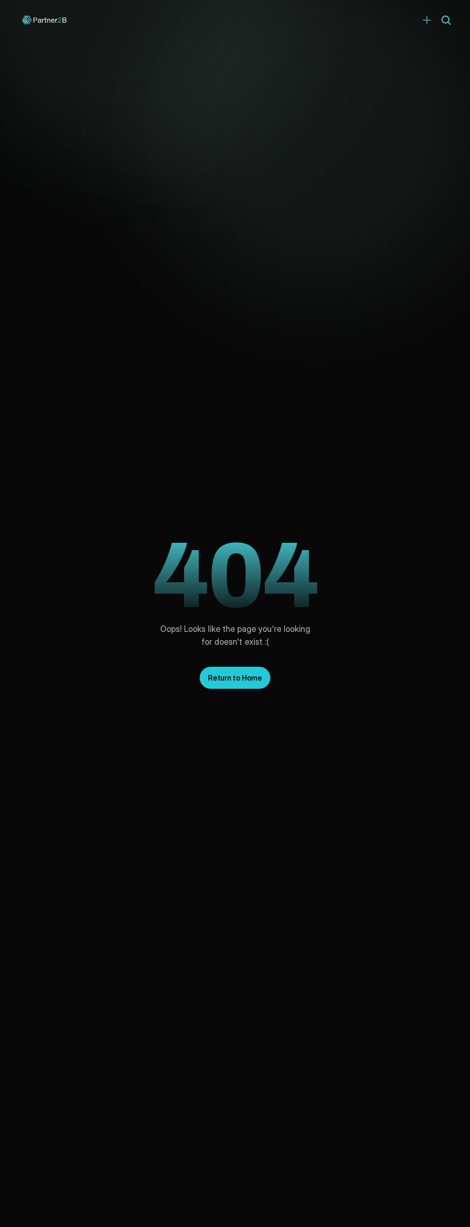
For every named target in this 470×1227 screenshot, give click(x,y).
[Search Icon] (446, 20)
